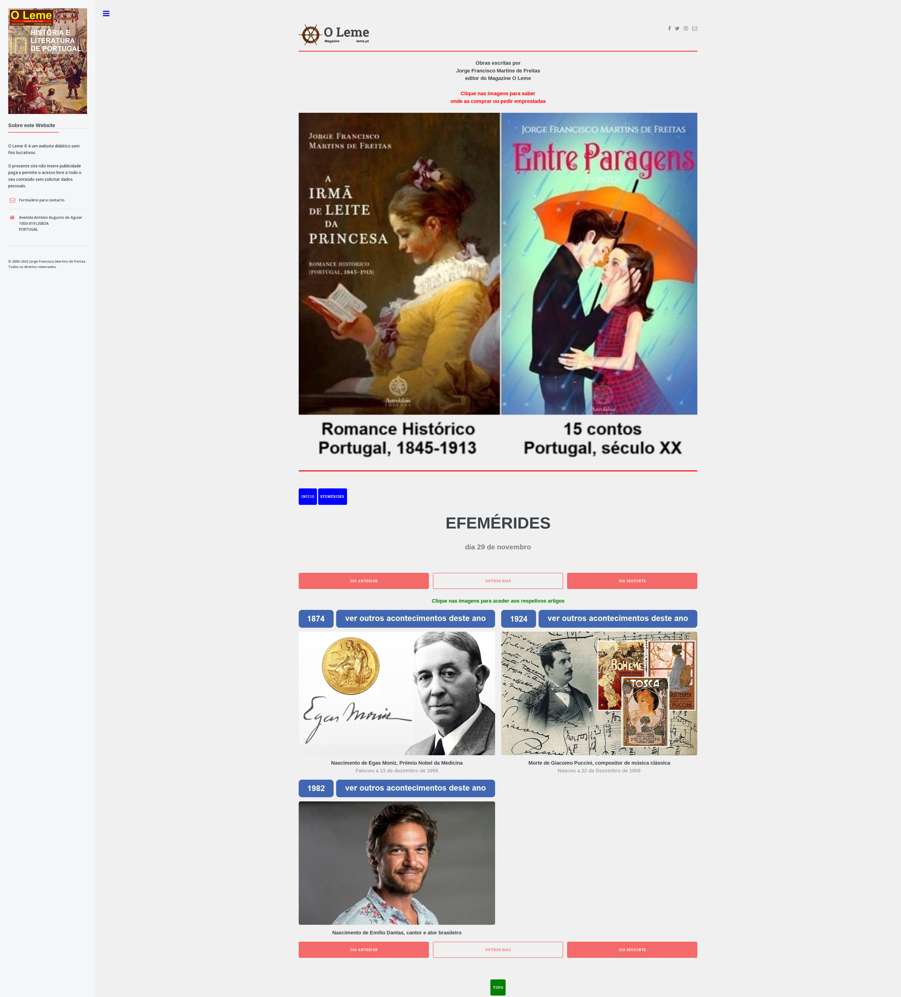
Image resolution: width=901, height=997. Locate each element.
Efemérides (332, 496)
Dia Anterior (364, 581)
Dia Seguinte (632, 581)
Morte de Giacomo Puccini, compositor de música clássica (599, 763)
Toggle (106, 13)
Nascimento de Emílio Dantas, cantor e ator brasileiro (397, 933)
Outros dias (498, 581)
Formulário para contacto (42, 200)
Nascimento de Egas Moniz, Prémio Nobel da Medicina (397, 763)
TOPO (498, 987)
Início (307, 496)
